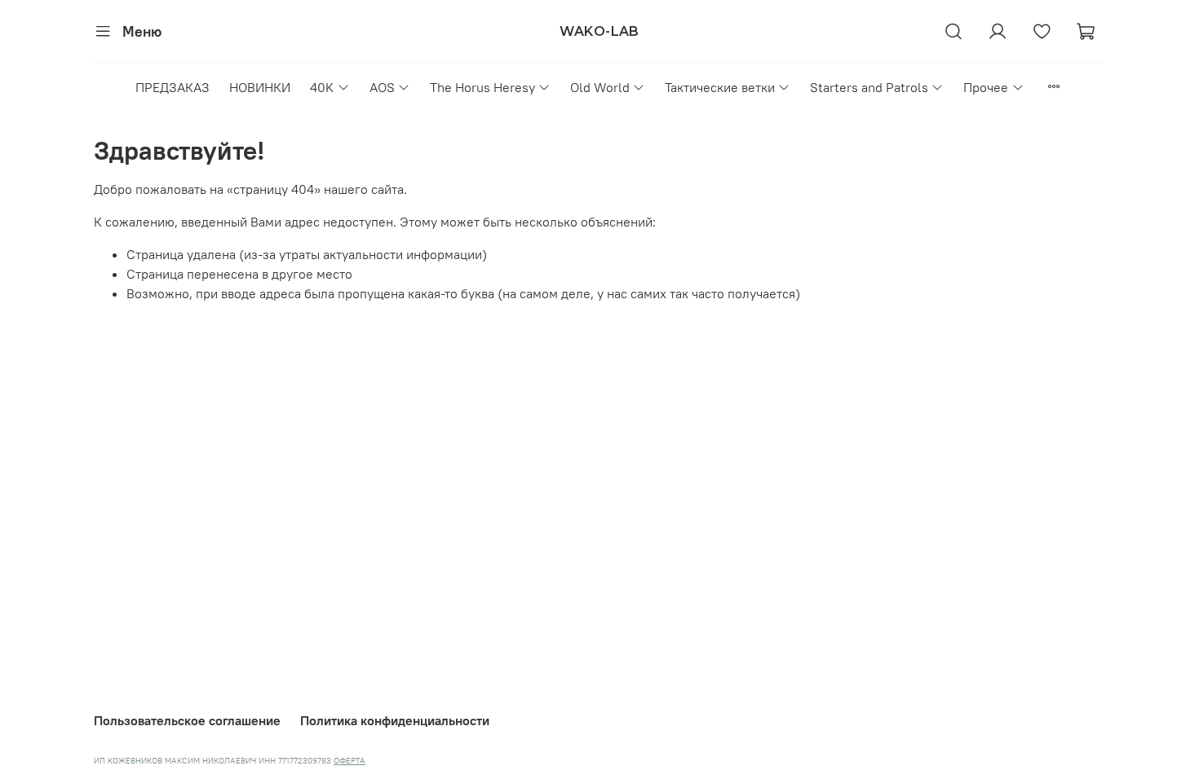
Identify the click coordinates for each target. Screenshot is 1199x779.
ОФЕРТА (349, 760)
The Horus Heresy (482, 87)
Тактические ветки (720, 87)
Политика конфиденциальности (394, 720)
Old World (600, 87)
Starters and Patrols (869, 87)
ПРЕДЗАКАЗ (172, 87)
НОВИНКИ (259, 87)
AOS (382, 87)
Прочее (985, 87)
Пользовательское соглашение (187, 720)
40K (322, 87)
